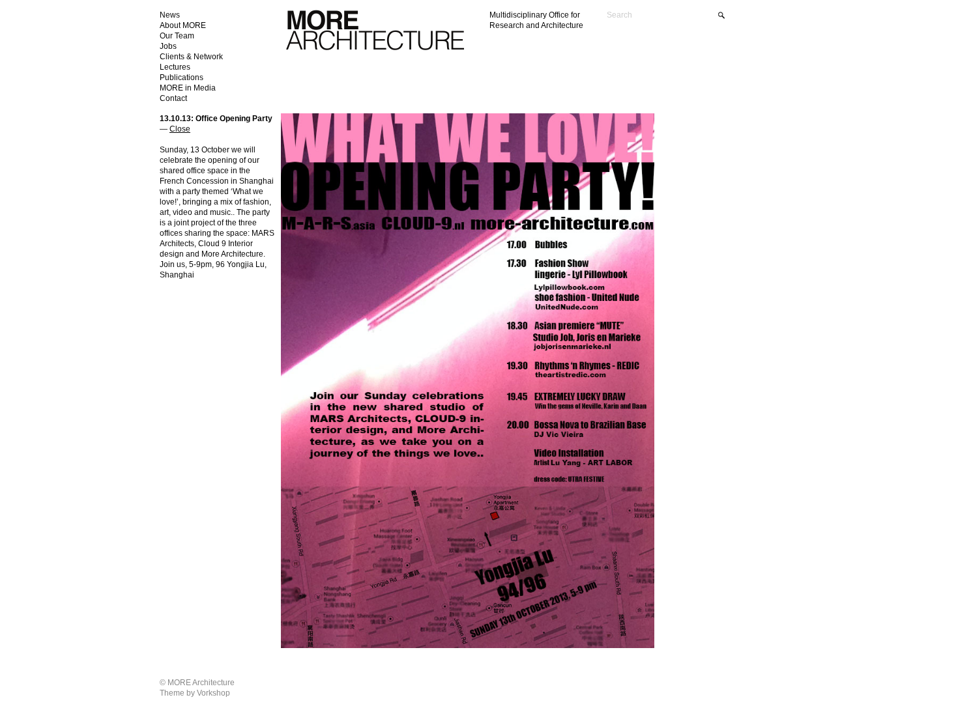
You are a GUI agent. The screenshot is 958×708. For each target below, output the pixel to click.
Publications (181, 77)
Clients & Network (191, 56)
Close (179, 129)
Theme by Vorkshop (195, 693)
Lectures (175, 67)
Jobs (168, 46)
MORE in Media (188, 87)
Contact (173, 98)
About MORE (183, 25)
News (170, 15)
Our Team (177, 35)
